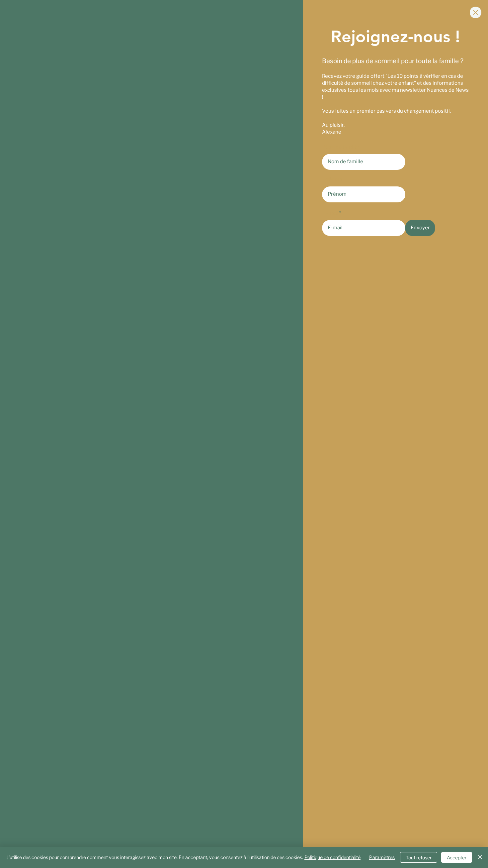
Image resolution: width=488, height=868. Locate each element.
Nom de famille (341, 147)
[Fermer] (480, 857)
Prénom (332, 179)
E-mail (330, 213)
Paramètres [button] (382, 857)
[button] (475, 12)
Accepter (456, 857)
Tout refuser (419, 857)
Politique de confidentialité (332, 857)
